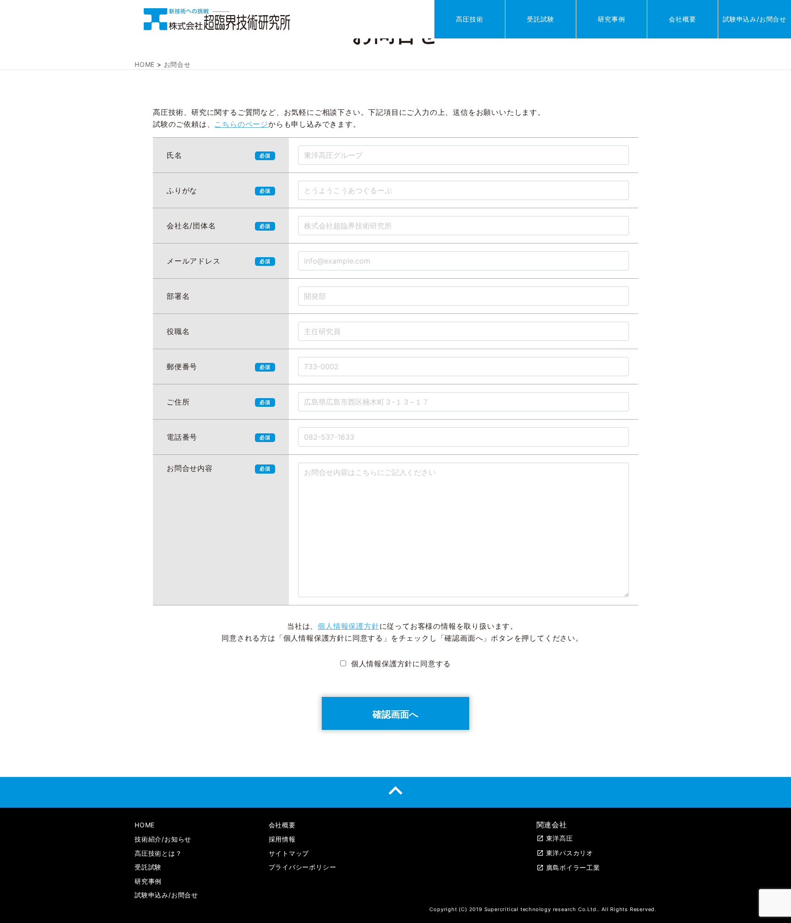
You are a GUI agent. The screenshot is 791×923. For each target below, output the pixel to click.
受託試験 (540, 19)
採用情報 (282, 839)
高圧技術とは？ (158, 853)
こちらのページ (241, 124)
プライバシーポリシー (302, 867)
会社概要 (682, 19)
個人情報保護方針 (348, 626)
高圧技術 (469, 19)
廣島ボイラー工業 (568, 867)
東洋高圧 (554, 838)
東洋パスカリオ (565, 853)
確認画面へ (395, 713)
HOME (145, 825)
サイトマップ (289, 853)
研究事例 (611, 19)
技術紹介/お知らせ (163, 839)
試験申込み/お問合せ (754, 19)
